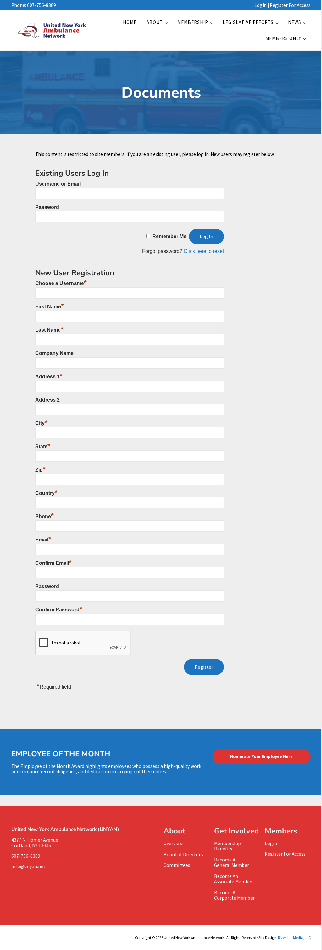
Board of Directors (183, 854)
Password (47, 207)
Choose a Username (61, 283)
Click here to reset (204, 251)
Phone (44, 516)
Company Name (54, 353)
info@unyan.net (29, 866)
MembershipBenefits (227, 846)
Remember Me (169, 236)
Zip (40, 469)
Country (46, 493)
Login (260, 5)
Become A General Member (231, 862)
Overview (173, 843)
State (42, 446)
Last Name (49, 330)
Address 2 (47, 400)
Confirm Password (58, 609)
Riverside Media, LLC (294, 937)
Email (43, 539)
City (41, 423)
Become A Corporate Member (234, 895)
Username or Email (57, 183)
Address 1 (49, 376)
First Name (49, 306)
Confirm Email (53, 563)
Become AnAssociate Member (233, 878)
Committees (177, 865)
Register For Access (290, 5)
